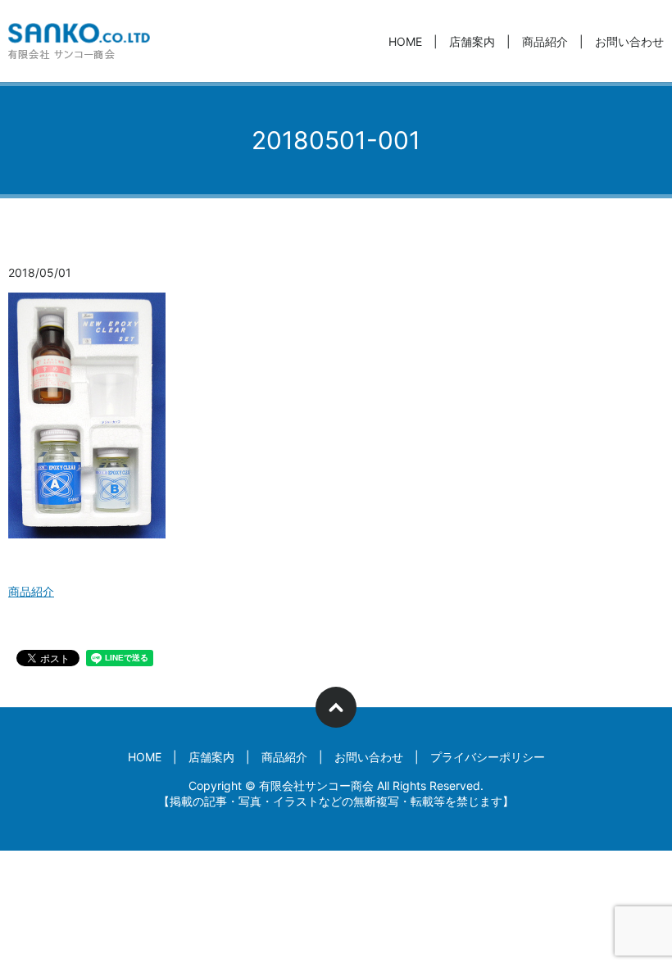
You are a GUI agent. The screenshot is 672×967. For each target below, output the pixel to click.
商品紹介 (545, 41)
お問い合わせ (629, 41)
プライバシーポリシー (487, 757)
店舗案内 (472, 41)
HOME (405, 41)
